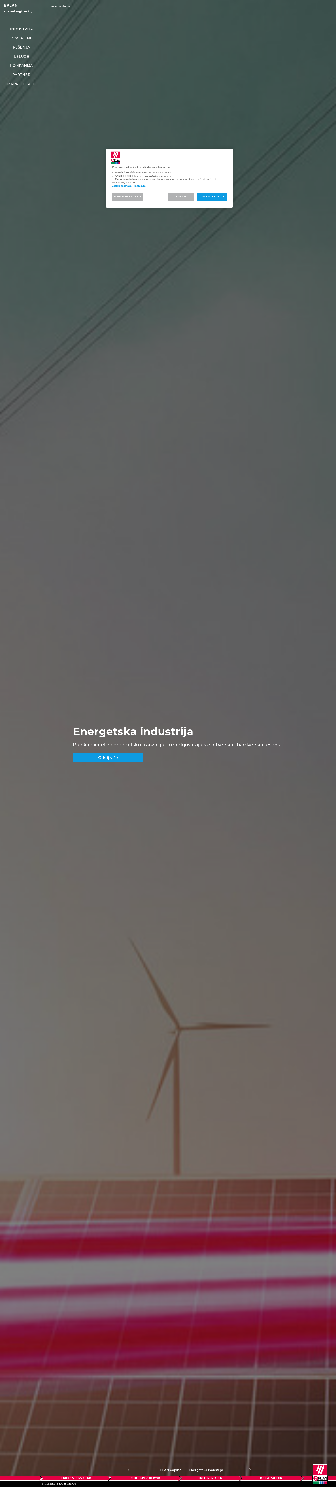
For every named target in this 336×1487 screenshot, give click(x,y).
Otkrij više (108, 757)
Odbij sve (180, 196)
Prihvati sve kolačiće (212, 196)
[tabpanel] (168, 743)
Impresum (140, 186)
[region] (169, 178)
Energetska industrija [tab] (206, 1469)
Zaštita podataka (122, 186)
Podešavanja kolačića (127, 196)
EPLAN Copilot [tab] (169, 1469)
